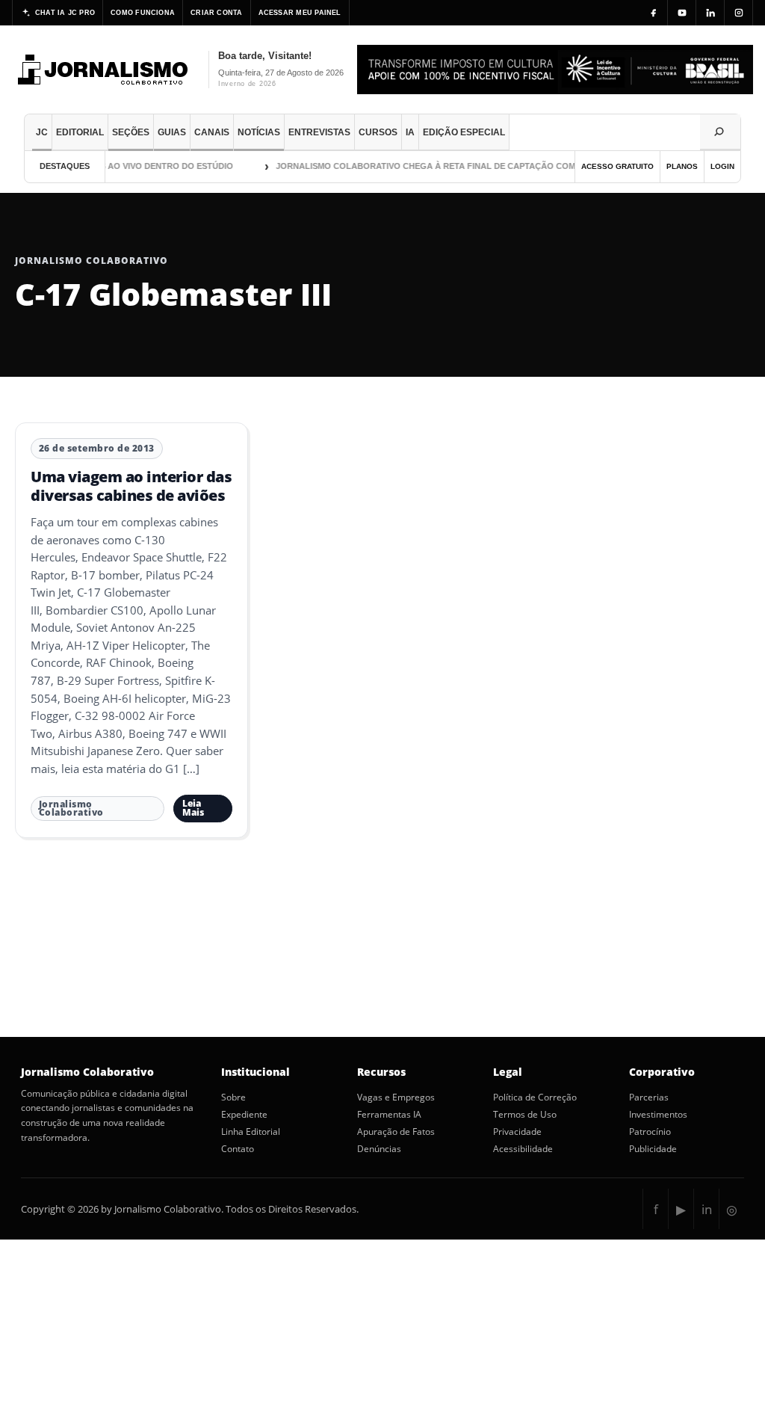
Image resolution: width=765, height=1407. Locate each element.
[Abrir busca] (720, 132)
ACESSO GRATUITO (617, 166)
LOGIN (722, 166)
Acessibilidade (523, 1149)
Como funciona (143, 12)
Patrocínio (650, 1132)
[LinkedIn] (710, 12)
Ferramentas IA (389, 1115)
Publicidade (653, 1149)
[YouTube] (682, 12)
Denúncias (379, 1149)
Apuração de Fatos (396, 1132)
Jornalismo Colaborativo (71, 808)
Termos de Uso (525, 1115)
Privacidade (517, 1132)
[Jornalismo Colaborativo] (103, 69)
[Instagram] (739, 12)
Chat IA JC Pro (65, 12)
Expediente (244, 1115)
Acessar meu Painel (299, 12)
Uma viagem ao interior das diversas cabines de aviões (131, 486)
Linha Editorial (250, 1132)
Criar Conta (216, 12)
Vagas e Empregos (396, 1097)
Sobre (233, 1097)
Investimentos (658, 1115)
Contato (237, 1149)
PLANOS (682, 166)
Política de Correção (535, 1097)
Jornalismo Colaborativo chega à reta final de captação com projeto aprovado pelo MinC (485, 165)
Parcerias (649, 1097)
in (706, 1209)
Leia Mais (193, 808)
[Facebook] (653, 12)
